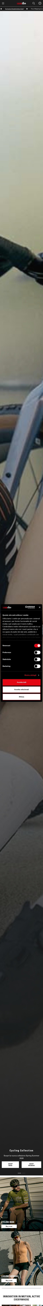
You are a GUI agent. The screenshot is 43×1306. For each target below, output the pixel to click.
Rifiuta (21, 697)
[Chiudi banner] (39, 607)
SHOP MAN (10, 1164)
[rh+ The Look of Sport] (21, 2)
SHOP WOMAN (31, 1164)
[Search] (12, 3)
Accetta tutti (21, 682)
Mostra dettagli (30, 675)
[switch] (37, 652)
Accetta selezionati (21, 689)
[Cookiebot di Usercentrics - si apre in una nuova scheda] (26, 607)
